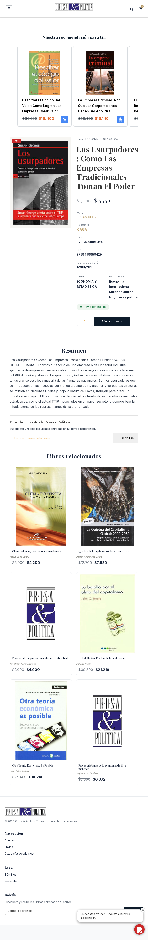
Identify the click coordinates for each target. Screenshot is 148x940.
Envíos (9, 847)
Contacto (10, 840)
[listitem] (44, 86)
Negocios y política (123, 297)
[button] (13, 86)
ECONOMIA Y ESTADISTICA (101, 139)
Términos (10, 874)
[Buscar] (132, 9)
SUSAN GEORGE (88, 217)
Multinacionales (121, 292)
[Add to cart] (64, 119)
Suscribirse (125, 438)
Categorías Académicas (20, 853)
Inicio (80, 139)
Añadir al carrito (112, 321)
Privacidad (11, 881)
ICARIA (82, 229)
